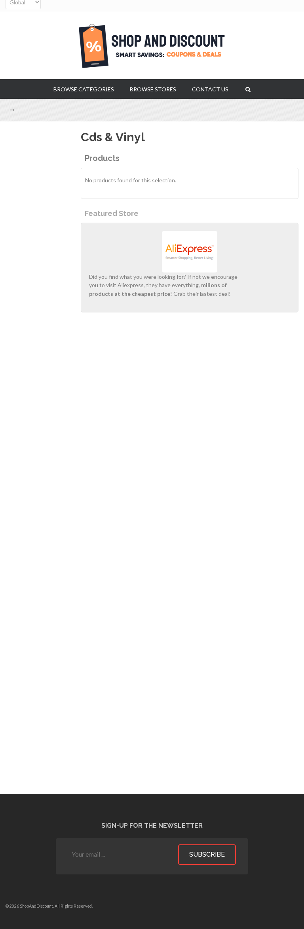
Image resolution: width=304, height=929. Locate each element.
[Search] (248, 89)
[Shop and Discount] (152, 45)
